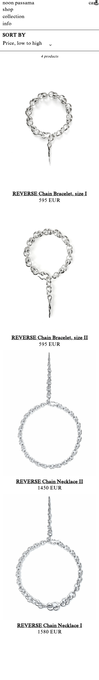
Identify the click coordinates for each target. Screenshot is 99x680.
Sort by (14, 35)
